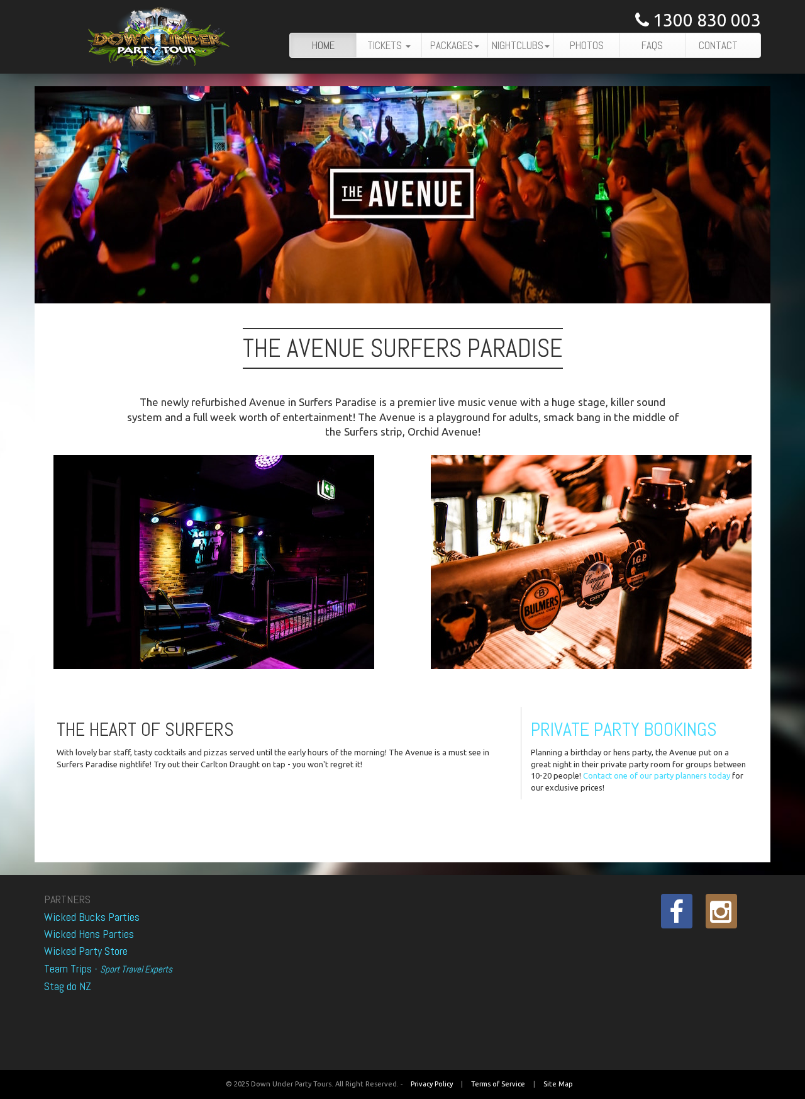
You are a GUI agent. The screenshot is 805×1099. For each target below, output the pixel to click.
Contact (718, 45)
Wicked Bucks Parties (92, 917)
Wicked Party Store (86, 951)
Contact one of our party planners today (656, 775)
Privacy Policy (432, 1084)
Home (323, 45)
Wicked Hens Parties (89, 934)
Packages (451, 45)
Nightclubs (517, 45)
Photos (587, 45)
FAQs (652, 45)
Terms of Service (498, 1084)
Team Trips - (108, 968)
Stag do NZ (67, 986)
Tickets (385, 45)
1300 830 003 (705, 20)
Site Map (558, 1084)
